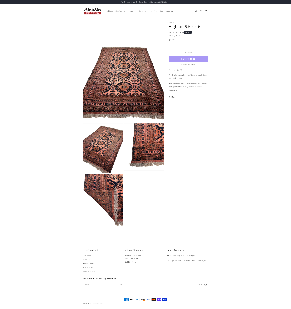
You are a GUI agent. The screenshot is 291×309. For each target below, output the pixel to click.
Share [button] (173, 97)
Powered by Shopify (98, 304)
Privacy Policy (88, 267)
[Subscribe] (121, 284)
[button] (121, 11)
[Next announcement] (207, 2)
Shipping (172, 36)
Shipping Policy (88, 263)
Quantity (171, 40)
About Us (86, 259)
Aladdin (90, 304)
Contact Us (87, 255)
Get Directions (131, 262)
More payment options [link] (188, 64)
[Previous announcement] (83, 2)
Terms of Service (89, 271)
